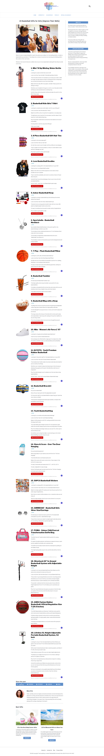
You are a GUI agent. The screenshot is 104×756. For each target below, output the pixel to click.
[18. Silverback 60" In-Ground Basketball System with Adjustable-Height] (21, 580)
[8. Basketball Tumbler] (22, 292)
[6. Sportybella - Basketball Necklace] (22, 232)
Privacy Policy (59, 750)
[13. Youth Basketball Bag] (22, 422)
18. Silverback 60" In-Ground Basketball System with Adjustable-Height (46, 563)
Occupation (49, 15)
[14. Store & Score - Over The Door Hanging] (22, 456)
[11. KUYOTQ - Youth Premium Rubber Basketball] (22, 362)
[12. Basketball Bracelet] (22, 393)
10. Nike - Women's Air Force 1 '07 (45, 329)
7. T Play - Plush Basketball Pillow (45, 251)
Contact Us (49, 750)
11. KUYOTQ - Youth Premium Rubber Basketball (43, 351)
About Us (43, 750)
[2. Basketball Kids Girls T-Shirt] (22, 114)
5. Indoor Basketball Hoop (42, 193)
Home (35, 15)
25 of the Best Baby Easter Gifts (27, 727)
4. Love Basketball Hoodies (43, 161)
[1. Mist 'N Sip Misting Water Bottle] (20, 87)
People (56, 15)
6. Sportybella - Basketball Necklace (42, 221)
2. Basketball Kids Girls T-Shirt (44, 103)
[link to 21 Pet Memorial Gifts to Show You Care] (52, 717)
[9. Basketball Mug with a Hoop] (22, 311)
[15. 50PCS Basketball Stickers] (22, 492)
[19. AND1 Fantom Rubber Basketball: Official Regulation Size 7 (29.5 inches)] (22, 613)
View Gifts (27, 738)
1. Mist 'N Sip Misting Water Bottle (46, 68)
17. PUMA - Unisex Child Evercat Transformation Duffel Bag (45, 531)
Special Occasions (65, 15)
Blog (54, 750)
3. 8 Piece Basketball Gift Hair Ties (46, 136)
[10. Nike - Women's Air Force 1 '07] (22, 336)
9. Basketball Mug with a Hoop (44, 301)
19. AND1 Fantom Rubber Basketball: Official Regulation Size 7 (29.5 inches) (46, 604)
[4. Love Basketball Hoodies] (22, 177)
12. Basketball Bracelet (41, 386)
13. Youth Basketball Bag (42, 411)
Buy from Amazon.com (37, 96)
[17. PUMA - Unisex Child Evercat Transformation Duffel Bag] (22, 542)
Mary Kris (30, 691)
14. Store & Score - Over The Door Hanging (45, 445)
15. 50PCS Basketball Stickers (44, 480)
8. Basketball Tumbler (40, 276)
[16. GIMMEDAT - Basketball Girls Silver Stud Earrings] (22, 519)
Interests (41, 15)
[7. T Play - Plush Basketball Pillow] (22, 262)
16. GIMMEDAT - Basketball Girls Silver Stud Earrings (45, 509)
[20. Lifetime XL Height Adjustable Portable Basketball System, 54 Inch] (22, 644)
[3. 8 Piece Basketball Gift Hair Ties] (22, 147)
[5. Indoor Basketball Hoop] (22, 204)
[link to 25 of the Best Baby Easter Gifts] (27, 717)
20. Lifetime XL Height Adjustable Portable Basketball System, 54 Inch (46, 635)
